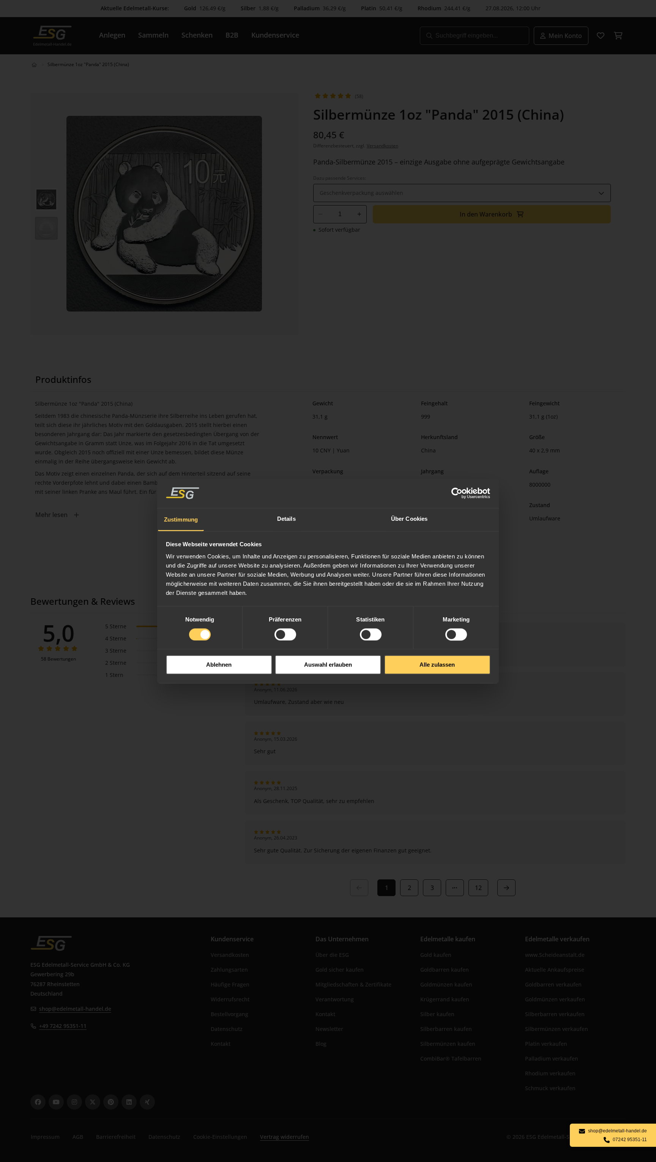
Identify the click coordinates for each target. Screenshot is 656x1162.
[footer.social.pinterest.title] (110, 1102)
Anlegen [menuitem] (112, 35)
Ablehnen (219, 665)
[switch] (285, 634)
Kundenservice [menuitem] (275, 35)
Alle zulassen (437, 665)
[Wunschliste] (600, 35)
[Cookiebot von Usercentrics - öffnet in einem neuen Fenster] (457, 493)
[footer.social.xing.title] (147, 1102)
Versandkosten (382, 145)
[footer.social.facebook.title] (38, 1102)
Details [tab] (286, 518)
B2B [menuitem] (232, 35)
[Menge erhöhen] (359, 214)
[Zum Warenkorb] (618, 35)
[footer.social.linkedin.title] (129, 1102)
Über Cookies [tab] (409, 518)
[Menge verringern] (320, 214)
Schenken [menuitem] (197, 35)
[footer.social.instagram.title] (74, 1102)
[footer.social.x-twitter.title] (92, 1102)
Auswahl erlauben (328, 665)
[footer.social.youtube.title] (56, 1102)
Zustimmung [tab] (181, 519)
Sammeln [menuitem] (153, 35)
